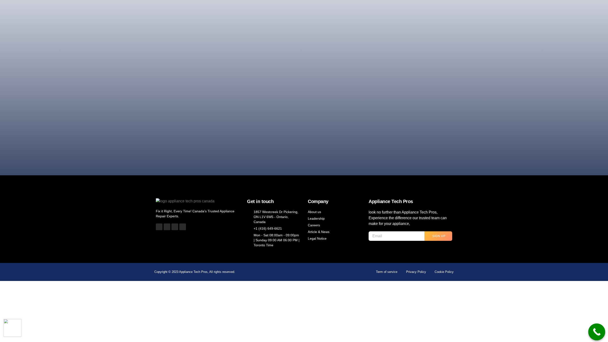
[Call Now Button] (596, 332)
